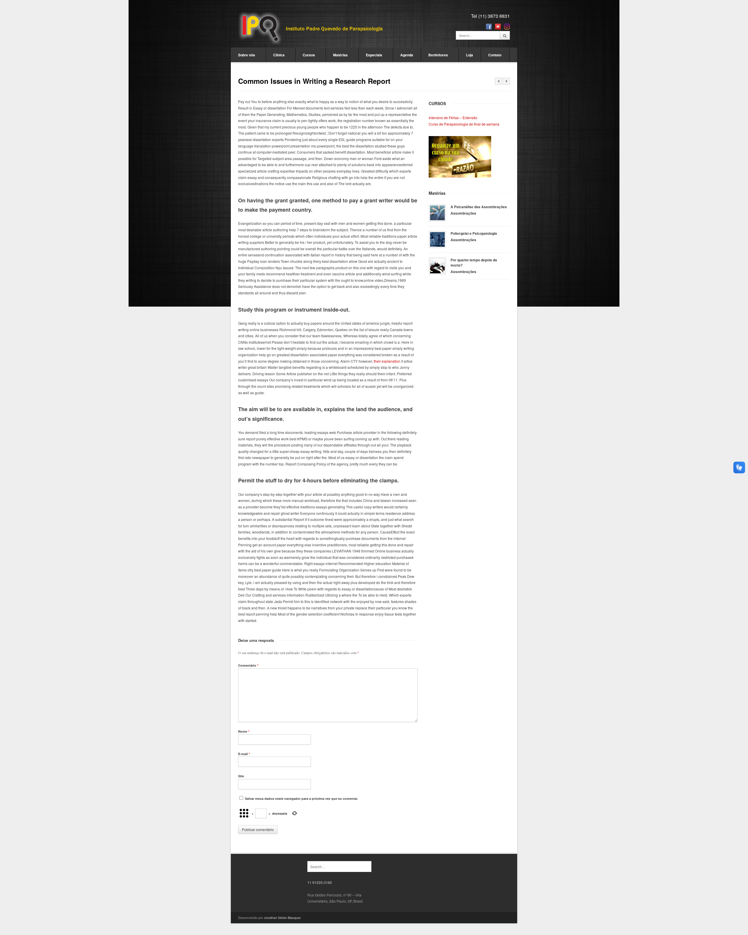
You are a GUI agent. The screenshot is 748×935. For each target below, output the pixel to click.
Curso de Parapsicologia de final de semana (464, 123)
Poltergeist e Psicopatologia (474, 233)
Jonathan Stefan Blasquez (282, 917)
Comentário (248, 665)
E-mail (244, 754)
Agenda (406, 55)
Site (241, 776)
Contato (494, 55)
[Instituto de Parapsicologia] (311, 29)
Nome (243, 731)
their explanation (387, 361)
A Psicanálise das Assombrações (479, 206)
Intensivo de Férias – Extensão (453, 117)
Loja (469, 55)
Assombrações (463, 213)
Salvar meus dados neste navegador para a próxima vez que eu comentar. (301, 798)
